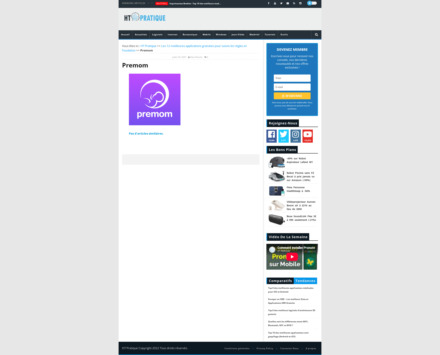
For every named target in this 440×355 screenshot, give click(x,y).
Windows (221, 34)
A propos (311, 348)
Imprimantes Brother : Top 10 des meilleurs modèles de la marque (195, 3)
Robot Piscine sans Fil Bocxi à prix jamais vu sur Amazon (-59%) (301, 176)
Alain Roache (196, 57)
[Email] (288, 3)
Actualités (141, 34)
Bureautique (190, 34)
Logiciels (157, 34)
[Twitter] (281, 3)
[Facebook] (269, 3)
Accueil (125, 34)
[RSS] (294, 3)
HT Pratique (148, 46)
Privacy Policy (265, 348)
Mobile (207, 34)
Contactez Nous (289, 348)
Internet (173, 34)
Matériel (161, 3)
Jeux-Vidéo (238, 34)
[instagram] (300, 3)
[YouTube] (275, 3)
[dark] (312, 3)
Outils (284, 34)
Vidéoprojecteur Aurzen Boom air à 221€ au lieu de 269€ (301, 205)
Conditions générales (237, 348)
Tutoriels (270, 34)
